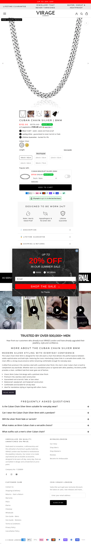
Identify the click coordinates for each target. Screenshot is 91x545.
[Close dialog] (77, 251)
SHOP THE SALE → (45, 286)
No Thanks (45, 292)
